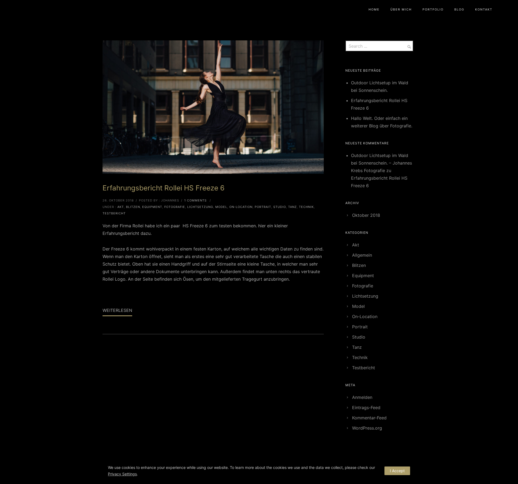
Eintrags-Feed (366, 407)
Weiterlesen (117, 310)
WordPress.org (367, 428)
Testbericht (114, 213)
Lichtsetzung (200, 207)
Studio (279, 207)
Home (374, 9)
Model (221, 207)
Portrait (263, 207)
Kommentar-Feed (369, 417)
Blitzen (133, 207)
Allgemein (362, 255)
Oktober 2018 (366, 215)
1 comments (195, 200)
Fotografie (174, 207)
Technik (306, 207)
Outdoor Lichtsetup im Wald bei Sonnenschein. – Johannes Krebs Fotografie (381, 163)
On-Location (241, 207)
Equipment (152, 207)
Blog (459, 9)
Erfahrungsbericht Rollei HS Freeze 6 (163, 188)
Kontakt (483, 9)
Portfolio (433, 9)
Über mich (401, 9)
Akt (120, 207)
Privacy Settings (122, 474)
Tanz (292, 207)
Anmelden (362, 397)
